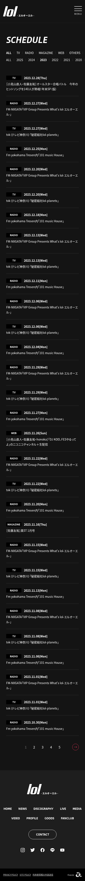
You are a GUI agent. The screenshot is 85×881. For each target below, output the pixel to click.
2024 (31, 60)
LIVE (63, 809)
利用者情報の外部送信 (43, 874)
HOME (8, 809)
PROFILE (32, 818)
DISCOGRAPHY (43, 809)
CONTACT (42, 834)
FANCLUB (67, 818)
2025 (20, 60)
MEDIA (77, 809)
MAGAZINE (46, 53)
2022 (55, 60)
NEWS (22, 809)
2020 (78, 60)
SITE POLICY (25, 874)
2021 (67, 60)
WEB (61, 53)
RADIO (29, 53)
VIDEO (15, 818)
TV (18, 53)
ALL (8, 60)
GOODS (49, 818)
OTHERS (74, 53)
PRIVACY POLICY (10, 874)
